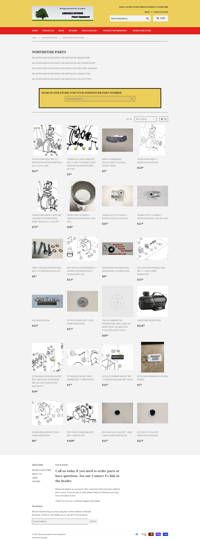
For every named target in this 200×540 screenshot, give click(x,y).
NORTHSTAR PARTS (49, 38)
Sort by (129, 119)
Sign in (147, 12)
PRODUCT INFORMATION (115, 30)
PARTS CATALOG (89, 30)
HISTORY (36, 481)
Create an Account (160, 12)
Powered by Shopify (39, 538)
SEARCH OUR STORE (142, 30)
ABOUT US (37, 474)
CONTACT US (48, 30)
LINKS (35, 478)
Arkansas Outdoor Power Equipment (52, 534)
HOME (35, 30)
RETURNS (73, 30)
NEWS (61, 30)
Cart (162, 18)
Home (34, 38)
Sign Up (93, 521)
